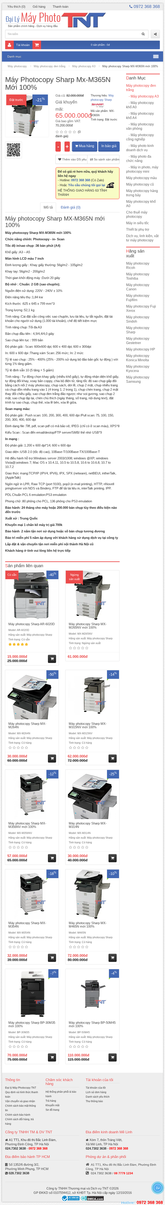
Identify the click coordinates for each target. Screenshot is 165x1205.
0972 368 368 (146, 6)
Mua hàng (86, 146)
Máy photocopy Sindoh (137, 319)
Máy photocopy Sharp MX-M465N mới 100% (88, 924)
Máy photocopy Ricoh (137, 266)
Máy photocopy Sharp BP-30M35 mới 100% (31, 1024)
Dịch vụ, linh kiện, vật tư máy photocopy (142, 238)
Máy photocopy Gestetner (137, 341)
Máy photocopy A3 (83, 66)
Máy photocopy (17, 66)
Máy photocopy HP (140, 349)
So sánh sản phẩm (106, 159)
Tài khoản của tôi (96, 1087)
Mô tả (48, 207)
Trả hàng (51, 1100)
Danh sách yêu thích (98, 1096)
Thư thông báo (94, 1101)
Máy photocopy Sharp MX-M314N (88, 825)
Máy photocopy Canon (137, 287)
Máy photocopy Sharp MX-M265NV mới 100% (88, 625)
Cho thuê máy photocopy (136, 214)
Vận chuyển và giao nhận (20, 1101)
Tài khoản (23, 45)
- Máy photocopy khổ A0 (140, 105)
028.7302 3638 (19, 1173)
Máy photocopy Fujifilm (137, 298)
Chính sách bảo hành (17, 1114)
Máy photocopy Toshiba (137, 276)
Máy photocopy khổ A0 (141, 204)
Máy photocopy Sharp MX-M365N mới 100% (130, 66)
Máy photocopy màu (141, 178)
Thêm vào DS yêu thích (74, 159)
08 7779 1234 (123, 1173)
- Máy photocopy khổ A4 (140, 116)
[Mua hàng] (52, 659)
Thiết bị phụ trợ (137, 229)
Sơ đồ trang (52, 1109)
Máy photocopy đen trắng (49, 66)
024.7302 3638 (15, 1148)
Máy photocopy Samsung (137, 379)
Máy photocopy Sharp (137, 330)
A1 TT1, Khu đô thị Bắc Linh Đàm (32, 1140)
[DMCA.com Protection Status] (92, 1198)
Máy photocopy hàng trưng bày (142, 193)
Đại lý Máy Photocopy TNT (20, 1087)
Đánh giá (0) (71, 207)
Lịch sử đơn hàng (96, 1092)
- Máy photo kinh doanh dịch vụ (140, 148)
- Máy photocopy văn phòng (140, 126)
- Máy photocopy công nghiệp (140, 137)
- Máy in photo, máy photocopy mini (142, 169)
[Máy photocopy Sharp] (97, 105)
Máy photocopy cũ (140, 184)
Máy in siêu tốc (137, 223)
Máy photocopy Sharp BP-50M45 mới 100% (92, 1024)
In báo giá (108, 146)
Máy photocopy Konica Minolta (137, 358)
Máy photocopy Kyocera (137, 369)
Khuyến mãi (53, 1105)
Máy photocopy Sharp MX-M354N (27, 924)
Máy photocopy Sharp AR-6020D (31, 624)
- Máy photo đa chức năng (138, 159)
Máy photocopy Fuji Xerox (141, 308)
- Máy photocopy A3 (142, 96)
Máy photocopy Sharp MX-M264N (27, 725)
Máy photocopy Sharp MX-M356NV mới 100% (27, 825)
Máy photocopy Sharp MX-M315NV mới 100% (88, 725)
